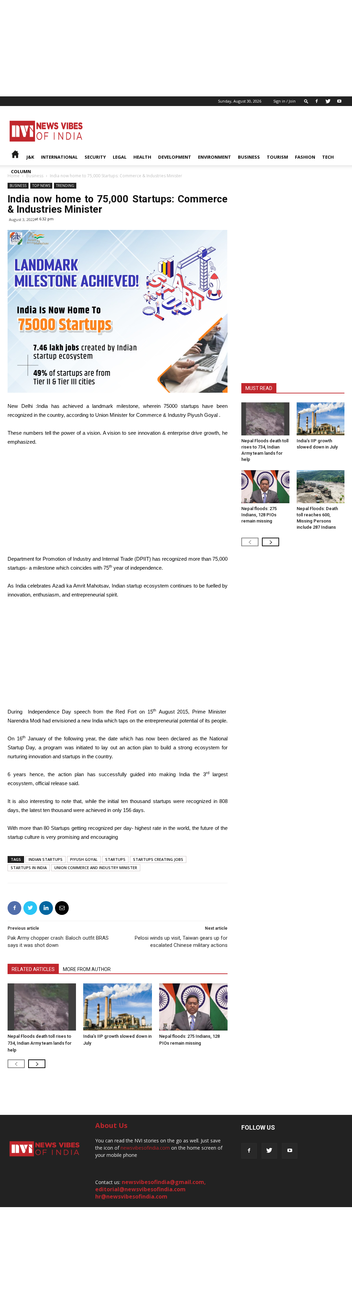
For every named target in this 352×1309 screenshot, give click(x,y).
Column (21, 171)
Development (174, 157)
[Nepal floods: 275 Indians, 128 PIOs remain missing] (193, 1007)
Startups (115, 859)
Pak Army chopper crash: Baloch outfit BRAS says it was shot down (58, 941)
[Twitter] (328, 101)
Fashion (305, 157)
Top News (41, 185)
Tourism (277, 157)
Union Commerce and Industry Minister (95, 867)
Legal (119, 157)
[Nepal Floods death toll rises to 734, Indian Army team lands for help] (42, 1007)
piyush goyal (84, 859)
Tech (328, 157)
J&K (30, 157)
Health (142, 157)
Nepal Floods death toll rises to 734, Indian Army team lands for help (40, 1043)
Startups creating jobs (158, 859)
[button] (306, 101)
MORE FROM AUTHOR (87, 969)
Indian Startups (46, 859)
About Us (111, 1125)
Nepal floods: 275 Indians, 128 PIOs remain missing (259, 515)
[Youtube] (339, 101)
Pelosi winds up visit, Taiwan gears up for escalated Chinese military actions (181, 941)
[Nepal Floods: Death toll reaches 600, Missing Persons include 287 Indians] (321, 486)
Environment (214, 157)
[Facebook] (316, 101)
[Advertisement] (176, 48)
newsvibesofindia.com (145, 1147)
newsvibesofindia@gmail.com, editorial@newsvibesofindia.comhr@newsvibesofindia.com (150, 1189)
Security (95, 157)
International (59, 157)
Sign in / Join (284, 101)
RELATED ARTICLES (33, 969)
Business (249, 157)
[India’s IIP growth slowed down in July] (117, 1007)
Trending (65, 185)
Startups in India (29, 867)
